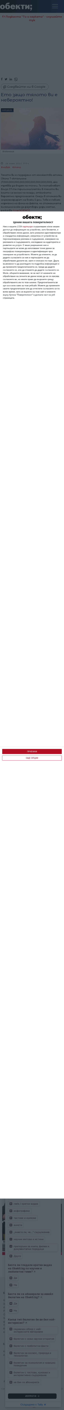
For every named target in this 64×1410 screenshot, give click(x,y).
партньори (27, 226)
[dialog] (32, 704)
